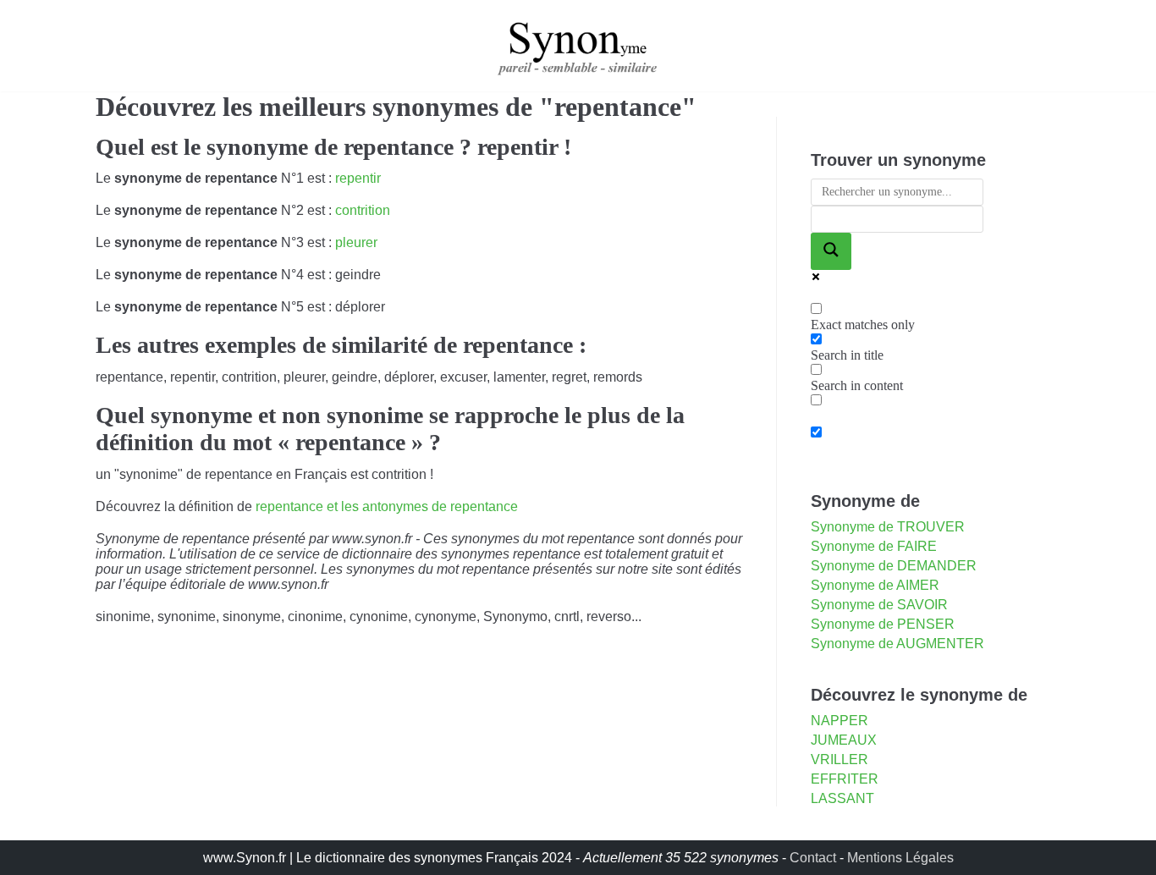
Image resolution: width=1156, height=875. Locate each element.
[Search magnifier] (831, 251)
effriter (844, 779)
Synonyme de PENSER (883, 624)
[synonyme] (578, 45)
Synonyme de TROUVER (888, 527)
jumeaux (844, 740)
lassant (842, 798)
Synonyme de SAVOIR (879, 604)
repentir (358, 178)
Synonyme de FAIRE (874, 546)
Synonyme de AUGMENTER (897, 643)
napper (839, 720)
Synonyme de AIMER (875, 585)
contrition (362, 210)
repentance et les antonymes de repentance (387, 506)
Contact (813, 857)
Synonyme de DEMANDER (894, 566)
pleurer (356, 242)
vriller (839, 759)
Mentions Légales (900, 857)
